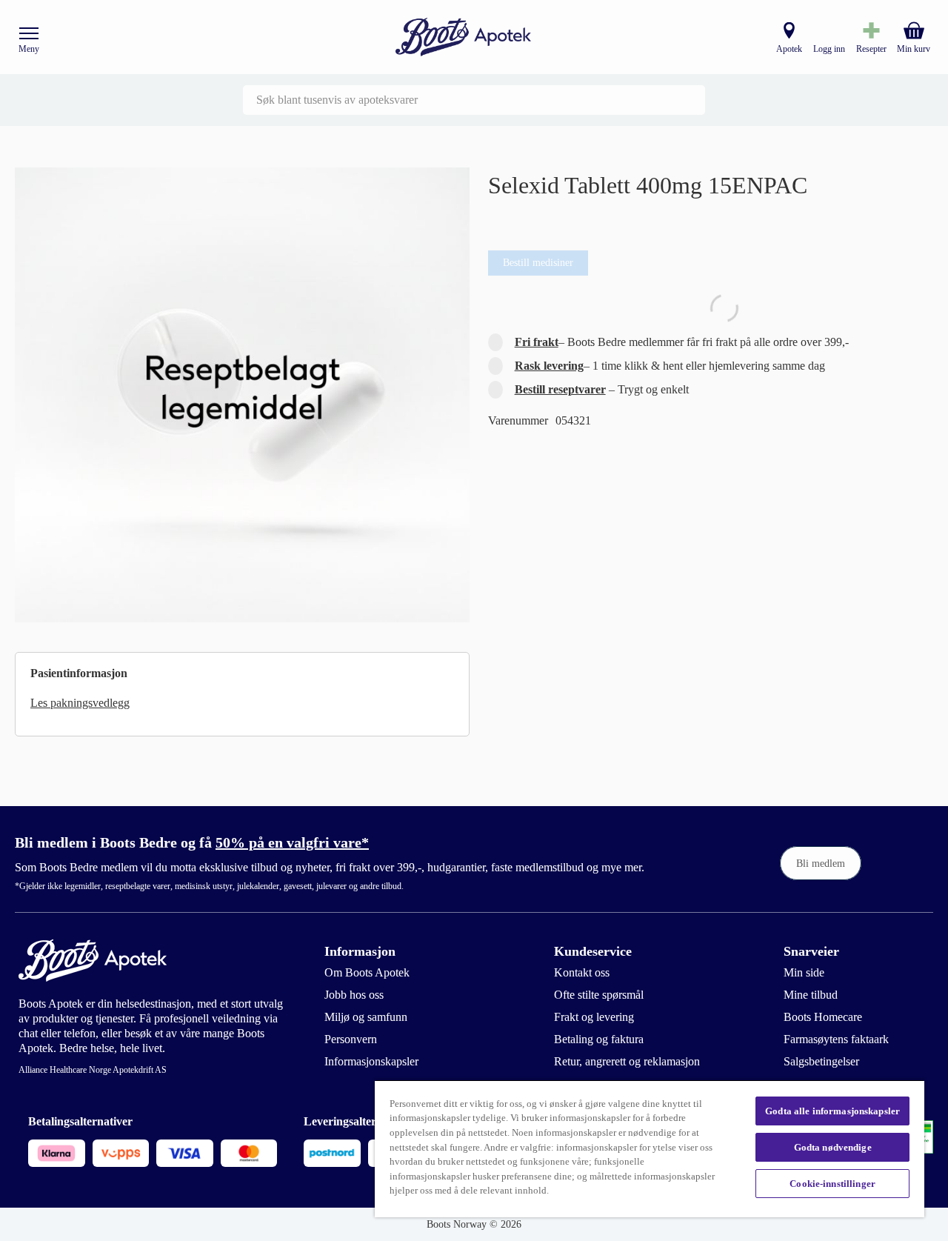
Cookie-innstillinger (832, 1183)
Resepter (871, 49)
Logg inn (829, 49)
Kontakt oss (582, 972)
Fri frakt (536, 342)
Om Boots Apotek (367, 972)
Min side (804, 972)
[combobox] (474, 100)
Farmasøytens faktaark (836, 1039)
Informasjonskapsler (371, 1061)
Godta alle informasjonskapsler (832, 1111)
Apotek (789, 49)
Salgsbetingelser (821, 1061)
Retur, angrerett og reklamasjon (627, 1061)
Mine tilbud (811, 994)
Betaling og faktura (599, 1039)
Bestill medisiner (538, 262)
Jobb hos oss (354, 994)
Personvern (350, 1039)
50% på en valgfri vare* (292, 842)
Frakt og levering (594, 1017)
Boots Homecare (823, 1017)
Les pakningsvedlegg (80, 702)
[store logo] (463, 37)
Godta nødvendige (833, 1147)
